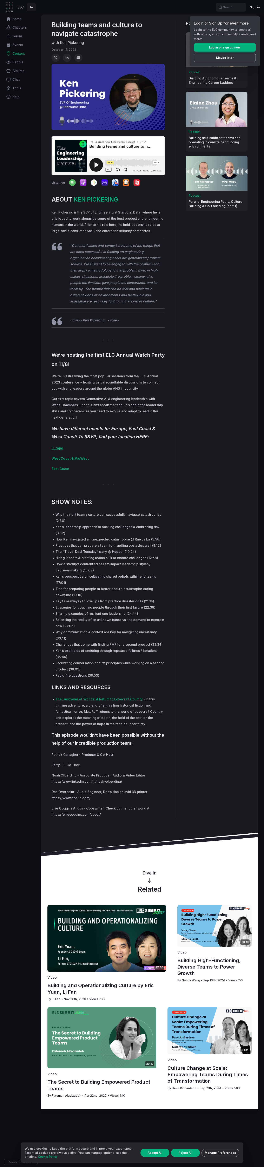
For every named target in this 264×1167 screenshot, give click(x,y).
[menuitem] (20, 18)
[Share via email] (78, 58)
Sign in (255, 7)
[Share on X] (56, 58)
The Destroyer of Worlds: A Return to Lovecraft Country (99, 699)
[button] (31, 7)
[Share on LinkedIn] (67, 58)
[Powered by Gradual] (21, 1162)
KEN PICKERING (96, 199)
